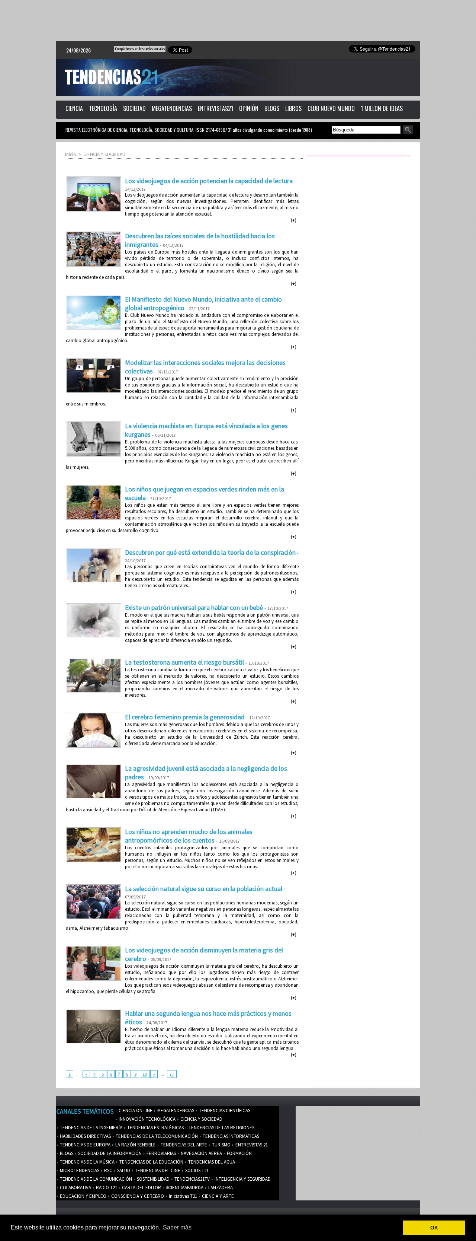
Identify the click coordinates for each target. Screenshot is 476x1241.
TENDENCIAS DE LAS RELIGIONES (220, 1127)
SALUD (123, 1170)
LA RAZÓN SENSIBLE (135, 1145)
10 (144, 1074)
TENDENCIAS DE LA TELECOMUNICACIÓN (156, 1136)
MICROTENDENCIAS (79, 1170)
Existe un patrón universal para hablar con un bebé (194, 607)
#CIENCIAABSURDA (184, 1187)
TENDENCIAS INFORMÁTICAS (230, 1136)
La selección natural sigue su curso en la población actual (203, 888)
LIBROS (293, 108)
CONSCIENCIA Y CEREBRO (137, 1196)
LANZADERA (220, 1187)
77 (172, 1074)
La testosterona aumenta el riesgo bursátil (184, 662)
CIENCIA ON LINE (135, 1110)
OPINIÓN (248, 108)
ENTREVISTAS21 (215, 108)
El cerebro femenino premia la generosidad (185, 717)
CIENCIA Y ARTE (217, 1196)
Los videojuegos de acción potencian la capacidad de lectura (209, 180)
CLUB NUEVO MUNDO (331, 108)
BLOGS (271, 108)
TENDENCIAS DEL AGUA (211, 1162)
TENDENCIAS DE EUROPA (84, 1145)
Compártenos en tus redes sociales (140, 49)
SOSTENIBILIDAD (153, 1179)
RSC (107, 1170)
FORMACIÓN (239, 1153)
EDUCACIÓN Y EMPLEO (82, 1196)
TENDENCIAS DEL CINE (157, 1170)
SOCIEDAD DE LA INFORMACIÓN (109, 1153)
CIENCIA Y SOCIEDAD (104, 154)
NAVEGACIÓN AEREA (201, 1153)
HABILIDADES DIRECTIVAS (85, 1136)
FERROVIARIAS (160, 1153)
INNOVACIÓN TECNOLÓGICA (147, 1119)
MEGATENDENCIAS (172, 108)
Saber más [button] (177, 1227)
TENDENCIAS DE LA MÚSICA (87, 1162)
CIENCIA (74, 108)
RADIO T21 (106, 1187)
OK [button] (434, 1228)
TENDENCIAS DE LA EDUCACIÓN (150, 1162)
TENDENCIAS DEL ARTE (183, 1145)
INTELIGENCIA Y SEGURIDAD (242, 1179)
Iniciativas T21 (182, 1196)
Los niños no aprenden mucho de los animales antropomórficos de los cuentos (189, 835)
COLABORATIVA (75, 1187)
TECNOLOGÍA (103, 108)
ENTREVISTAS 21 (251, 1145)
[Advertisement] (238, 20)
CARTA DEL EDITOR (141, 1187)
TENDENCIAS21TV (191, 1179)
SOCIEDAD (134, 108)
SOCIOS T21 (196, 1170)
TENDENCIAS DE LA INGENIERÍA (90, 1127)
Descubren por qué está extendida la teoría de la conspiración (210, 552)
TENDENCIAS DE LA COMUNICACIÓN (95, 1179)
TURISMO (221, 1145)
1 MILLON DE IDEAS (382, 108)
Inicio (70, 154)
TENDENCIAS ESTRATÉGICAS (155, 1127)
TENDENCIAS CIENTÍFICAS (224, 1110)
